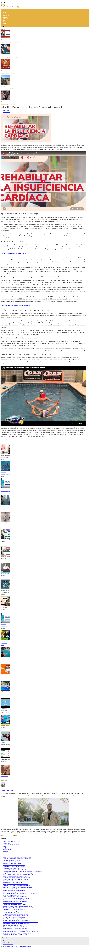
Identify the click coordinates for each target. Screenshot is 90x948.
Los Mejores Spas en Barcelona (11, 912)
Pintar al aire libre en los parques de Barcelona (15, 896)
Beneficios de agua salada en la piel (12, 895)
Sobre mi (5, 23)
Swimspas (5, 21)
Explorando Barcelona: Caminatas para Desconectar (17, 876)
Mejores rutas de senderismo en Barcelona (14, 890)
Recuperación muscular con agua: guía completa (16, 898)
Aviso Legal (6, 942)
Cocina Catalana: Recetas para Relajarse (13, 881)
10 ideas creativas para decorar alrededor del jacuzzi (16, 909)
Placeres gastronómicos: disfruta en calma (14, 865)
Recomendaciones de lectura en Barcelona (14, 900)
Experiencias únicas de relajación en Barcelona (15, 901)
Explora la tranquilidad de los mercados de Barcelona (11, 57)
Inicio (4, 12)
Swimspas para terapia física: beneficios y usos (15, 934)
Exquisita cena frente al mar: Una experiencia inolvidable (17, 887)
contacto (5, 25)
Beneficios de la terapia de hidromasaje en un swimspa (17, 920)
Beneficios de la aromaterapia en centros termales (16, 877)
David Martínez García (7, 790)
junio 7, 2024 (6, 110)
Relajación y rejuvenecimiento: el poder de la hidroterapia (18, 873)
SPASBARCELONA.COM (10, 7)
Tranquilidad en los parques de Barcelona (14, 892)
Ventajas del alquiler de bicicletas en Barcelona (15, 884)
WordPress (10, 946)
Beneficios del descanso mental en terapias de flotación (17, 933)
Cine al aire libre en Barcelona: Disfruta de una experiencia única (19, 908)
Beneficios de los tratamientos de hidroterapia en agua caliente (19, 927)
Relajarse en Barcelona (9, 848)
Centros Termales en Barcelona (11, 841)
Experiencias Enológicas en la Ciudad (12, 882)
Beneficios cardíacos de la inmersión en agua (14, 917)
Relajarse (5, 18)
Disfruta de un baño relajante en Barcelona (14, 925)
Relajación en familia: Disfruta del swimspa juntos (15, 914)
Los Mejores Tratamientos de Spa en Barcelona (15, 870)
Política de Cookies (8, 944)
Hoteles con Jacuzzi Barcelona (11, 844)
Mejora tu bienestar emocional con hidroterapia (15, 930)
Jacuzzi (5, 17)
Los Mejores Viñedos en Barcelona (7, 88)
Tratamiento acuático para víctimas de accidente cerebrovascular (20, 931)
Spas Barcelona (7, 849)
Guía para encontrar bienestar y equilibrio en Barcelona (11, 42)
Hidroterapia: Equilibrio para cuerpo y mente (14, 904)
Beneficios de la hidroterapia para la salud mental (16, 911)
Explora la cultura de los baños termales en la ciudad (16, 885)
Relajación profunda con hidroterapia (12, 903)
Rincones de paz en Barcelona (11, 868)
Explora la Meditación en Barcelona (8, 73)
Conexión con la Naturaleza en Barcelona (14, 866)
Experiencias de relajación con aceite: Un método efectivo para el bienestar (22, 871)
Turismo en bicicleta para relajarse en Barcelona (15, 915)
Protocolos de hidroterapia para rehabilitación (15, 919)
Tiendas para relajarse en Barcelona (8, 104)
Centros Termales (7, 14)
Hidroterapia (6, 15)
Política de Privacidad (8, 941)
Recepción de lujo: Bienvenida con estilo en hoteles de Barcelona (20, 893)
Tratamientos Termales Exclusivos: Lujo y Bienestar (16, 923)
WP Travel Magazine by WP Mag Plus (23, 946)
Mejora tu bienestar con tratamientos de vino (15, 928)
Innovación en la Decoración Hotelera (13, 889)
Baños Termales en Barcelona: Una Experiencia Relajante (18, 874)
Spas (4, 20)
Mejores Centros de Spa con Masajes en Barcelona (16, 879)
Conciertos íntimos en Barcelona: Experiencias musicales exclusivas (20, 922)
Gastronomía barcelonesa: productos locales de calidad (17, 906)
